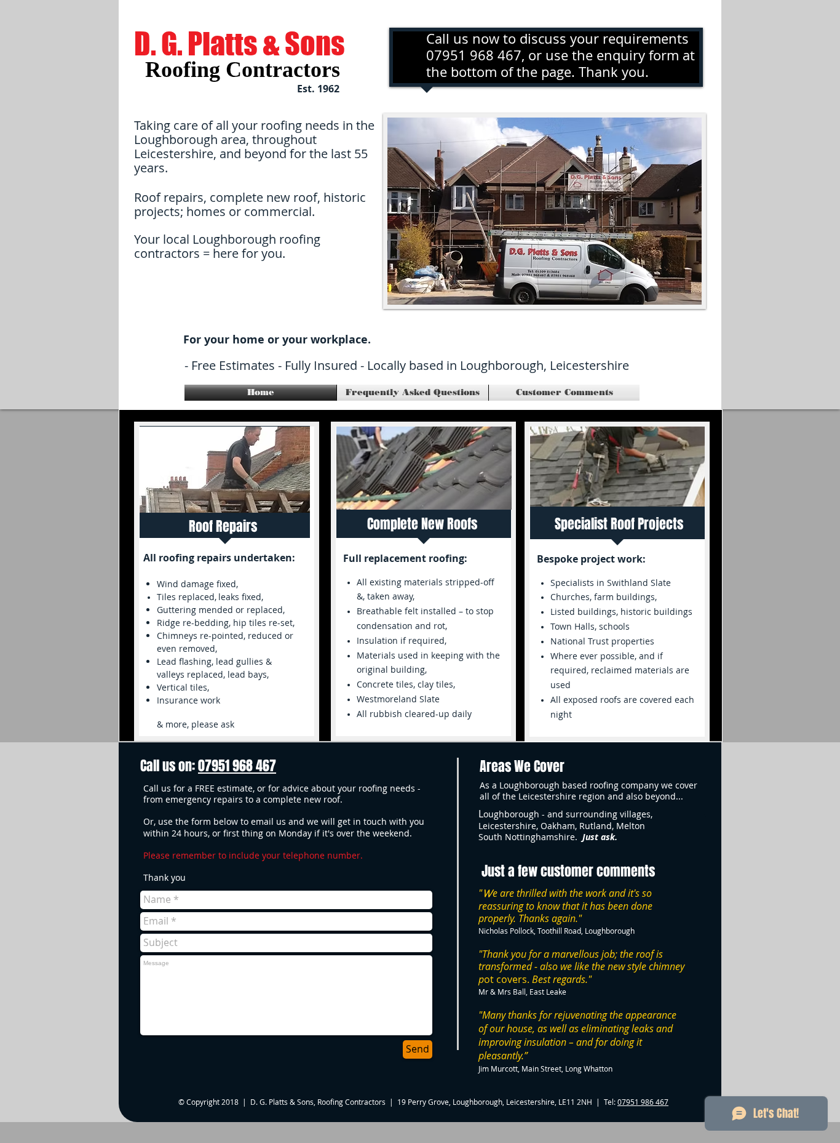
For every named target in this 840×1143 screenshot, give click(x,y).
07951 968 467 (237, 766)
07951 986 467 (642, 1102)
